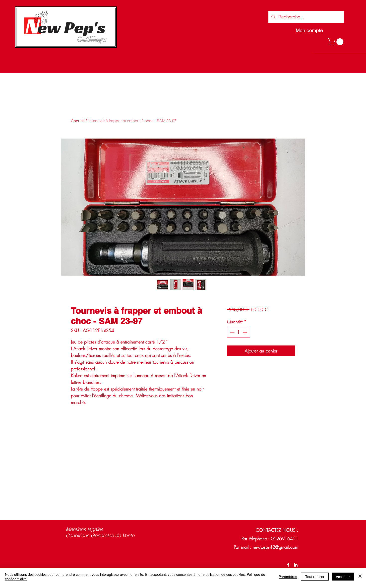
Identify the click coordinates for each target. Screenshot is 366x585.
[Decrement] (232, 332)
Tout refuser (314, 576)
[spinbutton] (239, 332)
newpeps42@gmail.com (275, 547)
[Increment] (245, 332)
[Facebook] (288, 564)
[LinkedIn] (295, 564)
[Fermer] (360, 576)
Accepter (343, 576)
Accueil (78, 120)
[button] (336, 41)
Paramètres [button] (288, 576)
